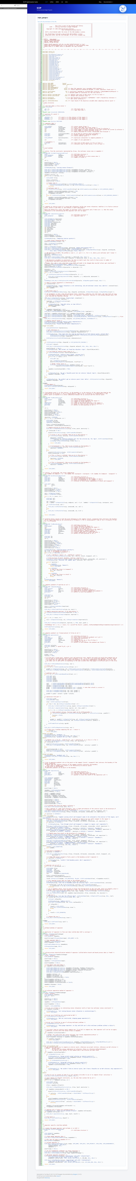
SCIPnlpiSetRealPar (57, 311)
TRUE (80, 250)
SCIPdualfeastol (107, 316)
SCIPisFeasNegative (54, 352)
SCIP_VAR (52, 358)
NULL (55, 162)
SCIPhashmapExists (60, 361)
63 (40, 87)
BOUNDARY (47, 118)
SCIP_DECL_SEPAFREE (48, 934)
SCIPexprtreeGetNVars (56, 606)
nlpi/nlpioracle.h (54, 58)
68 (40, 92)
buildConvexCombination (58, 475)
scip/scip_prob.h (54, 74)
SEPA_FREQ (99, 1143)
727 (40, 770)
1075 (40, 1129)
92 (40, 117)
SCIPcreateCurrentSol (57, 1075)
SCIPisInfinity (54, 189)
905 (40, 954)
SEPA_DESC (82, 1143)
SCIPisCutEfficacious (62, 897)
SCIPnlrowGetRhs (67, 189)
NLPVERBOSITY (91, 318)
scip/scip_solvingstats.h (56, 77)
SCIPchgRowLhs (57, 751)
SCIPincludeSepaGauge (57, 1129)
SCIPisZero (53, 504)
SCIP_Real (47, 143)
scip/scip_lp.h (53, 66)
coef (74, 687)
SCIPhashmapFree (49, 385)
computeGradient (55, 586)
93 (40, 118)
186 (40, 213)
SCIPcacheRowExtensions (58, 663)
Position (48, 115)
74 (40, 98)
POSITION (59, 121)
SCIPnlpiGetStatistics (60, 332)
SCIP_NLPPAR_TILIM (79, 311)
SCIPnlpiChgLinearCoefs (62, 276)
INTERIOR (47, 117)
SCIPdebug (47, 280)
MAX (89, 316)
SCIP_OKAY (52, 203)
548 (40, 586)
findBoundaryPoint (56, 524)
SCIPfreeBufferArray (51, 626)
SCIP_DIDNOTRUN (55, 1006)
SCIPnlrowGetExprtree (81, 185)
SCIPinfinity (89, 890)
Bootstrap (47, 1177)
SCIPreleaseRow (61, 907)
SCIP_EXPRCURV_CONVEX (106, 189)
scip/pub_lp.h (53, 60)
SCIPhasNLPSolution (57, 1060)
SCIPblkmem (75, 248)
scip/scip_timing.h (54, 78)
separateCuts (54, 770)
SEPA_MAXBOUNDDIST (108, 1143)
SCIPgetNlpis (53, 243)
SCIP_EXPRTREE (49, 590)
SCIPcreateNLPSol (60, 1063)
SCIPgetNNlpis (53, 241)
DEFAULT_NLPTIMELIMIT (74, 1162)
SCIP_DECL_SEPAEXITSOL (49, 954)
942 (40, 992)
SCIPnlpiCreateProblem (58, 247)
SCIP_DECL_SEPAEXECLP (49, 992)
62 (40, 86)
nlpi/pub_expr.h (53, 59)
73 (40, 97)
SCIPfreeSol (54, 921)
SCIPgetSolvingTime (60, 301)
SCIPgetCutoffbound (63, 250)
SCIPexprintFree (58, 972)
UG (62, 2)
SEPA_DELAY (63, 1144)
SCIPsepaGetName (58, 938)
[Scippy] (122, 8)
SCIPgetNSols (53, 1054)
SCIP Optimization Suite (30, 2)
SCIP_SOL (47, 135)
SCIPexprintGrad (56, 622)
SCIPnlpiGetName (58, 264)
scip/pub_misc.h (53, 62)
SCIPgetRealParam (56, 298)
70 (40, 94)
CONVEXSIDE (61, 112)
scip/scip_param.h (54, 73)
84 (40, 109)
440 (40, 475)
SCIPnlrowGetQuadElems (77, 683)
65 (40, 89)
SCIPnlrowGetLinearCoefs (98, 669)
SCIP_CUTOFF (60, 906)
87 (40, 112)
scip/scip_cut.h (53, 65)
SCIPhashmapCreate (56, 248)
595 (40, 635)
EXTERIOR (47, 119)
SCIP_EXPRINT (48, 137)
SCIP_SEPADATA (49, 155)
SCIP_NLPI (47, 221)
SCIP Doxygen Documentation (10, 8)
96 (40, 121)
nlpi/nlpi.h (52, 56)
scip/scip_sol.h (53, 76)
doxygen (75, 1174)
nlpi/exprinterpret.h (55, 55)
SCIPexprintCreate (58, 1043)
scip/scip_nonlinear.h (55, 71)
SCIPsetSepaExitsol (57, 1152)
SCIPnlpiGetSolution (59, 346)
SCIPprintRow (62, 735)
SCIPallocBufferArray (57, 609)
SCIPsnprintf (54, 878)
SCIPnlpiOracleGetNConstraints (59, 271)
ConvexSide (49, 107)
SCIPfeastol (98, 315)
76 (40, 100)
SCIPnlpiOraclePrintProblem (66, 280)
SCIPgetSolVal (60, 502)
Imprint (59, 1176)
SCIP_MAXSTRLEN (63, 873)
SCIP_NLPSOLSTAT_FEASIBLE (78, 342)
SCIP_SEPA (47, 772)
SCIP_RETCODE (46, 153)
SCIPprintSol (57, 838)
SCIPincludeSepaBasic (57, 1143)
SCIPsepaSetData (49, 946)
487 (40, 524)
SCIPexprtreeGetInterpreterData (56, 612)
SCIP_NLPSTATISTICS (52, 327)
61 (40, 85)
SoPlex (51, 2)
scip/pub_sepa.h (53, 64)
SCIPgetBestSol (86, 1057)
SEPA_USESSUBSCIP (53, 1144)
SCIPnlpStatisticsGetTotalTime (89, 335)
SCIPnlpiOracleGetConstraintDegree (59, 274)
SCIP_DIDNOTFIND (57, 846)
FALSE (75, 250)
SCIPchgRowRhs (57, 745)
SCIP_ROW (47, 641)
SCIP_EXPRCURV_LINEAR (75, 184)
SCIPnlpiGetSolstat (56, 336)
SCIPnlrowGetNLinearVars (62, 667)
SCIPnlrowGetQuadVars (59, 683)
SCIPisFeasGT (54, 435)
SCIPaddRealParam (56, 1160)
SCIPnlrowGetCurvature (55, 184)
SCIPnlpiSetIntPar (56, 314)
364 (40, 397)
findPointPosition (56, 397)
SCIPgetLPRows (90, 292)
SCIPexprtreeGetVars (73, 619)
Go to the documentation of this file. (47, 21)
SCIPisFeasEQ (54, 447)
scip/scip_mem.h (53, 68)
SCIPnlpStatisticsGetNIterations (60, 335)
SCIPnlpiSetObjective (57, 258)
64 (40, 88)
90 (40, 115)
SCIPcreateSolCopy (60, 1057)
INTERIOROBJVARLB (56, 255)
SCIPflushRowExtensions (58, 727)
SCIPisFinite (57, 713)
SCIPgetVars (57, 360)
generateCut (54, 635)
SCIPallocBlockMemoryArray (59, 169)
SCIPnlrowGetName (103, 438)
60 (40, 84)
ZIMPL (57, 2)
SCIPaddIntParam (56, 1156)
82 (40, 107)
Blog (100, 2)
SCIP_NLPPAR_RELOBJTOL (80, 316)
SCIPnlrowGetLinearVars (75, 669)
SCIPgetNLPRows (103, 292)
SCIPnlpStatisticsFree (53, 338)
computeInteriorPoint (57, 213)
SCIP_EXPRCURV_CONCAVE (110, 195)
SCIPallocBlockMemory (57, 1137)
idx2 (92, 684)
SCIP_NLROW (48, 126)
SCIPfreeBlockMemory (51, 944)
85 (40, 110)
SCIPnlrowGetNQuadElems (58, 185)
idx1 (92, 683)
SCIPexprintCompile (59, 614)
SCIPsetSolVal (61, 364)
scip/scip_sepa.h (54, 75)
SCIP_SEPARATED (61, 912)
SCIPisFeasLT (54, 456)
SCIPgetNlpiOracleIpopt (72, 265)
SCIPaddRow (58, 902)
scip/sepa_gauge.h (54, 79)
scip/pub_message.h (54, 61)
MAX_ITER (57, 552)
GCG (66, 2)
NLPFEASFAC (90, 315)
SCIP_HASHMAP (48, 222)
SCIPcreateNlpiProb (57, 249)
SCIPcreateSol (59, 355)
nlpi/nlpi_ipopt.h (54, 57)
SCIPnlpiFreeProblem (57, 386)
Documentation (108, 2)
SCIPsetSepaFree (56, 1151)
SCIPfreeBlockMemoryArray (54, 968)
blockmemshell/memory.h (56, 54)
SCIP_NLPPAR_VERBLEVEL (79, 318)
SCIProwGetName (81, 896)
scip (59, 154)
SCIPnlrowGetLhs (71, 195)
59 (40, 83)
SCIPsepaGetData (56, 790)
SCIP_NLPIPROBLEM (50, 220)
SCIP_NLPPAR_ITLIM (78, 314)
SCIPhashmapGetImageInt (68, 365)
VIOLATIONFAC (73, 810)
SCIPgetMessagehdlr (88, 280)
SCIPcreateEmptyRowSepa (60, 890)
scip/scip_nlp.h (53, 70)
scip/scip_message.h (55, 69)
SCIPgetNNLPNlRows (91, 249)
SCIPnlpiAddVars (56, 257)
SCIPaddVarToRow (58, 670)
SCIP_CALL (47, 169)
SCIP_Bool (47, 133)
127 (40, 153)
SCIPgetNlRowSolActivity (60, 428)
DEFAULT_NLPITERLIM (73, 1158)
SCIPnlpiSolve (55, 322)
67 (40, 91)
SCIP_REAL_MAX (89, 1162)
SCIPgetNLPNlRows (76, 249)
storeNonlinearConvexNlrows (59, 153)
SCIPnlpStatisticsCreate (60, 331)
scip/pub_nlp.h (53, 63)
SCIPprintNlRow (61, 440)
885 (40, 934)
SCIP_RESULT (48, 774)
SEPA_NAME (71, 938)
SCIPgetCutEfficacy (96, 896)
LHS (45, 109)
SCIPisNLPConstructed (54, 1016)
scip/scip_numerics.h (55, 72)
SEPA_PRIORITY (91, 1143)
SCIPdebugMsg (48, 167)
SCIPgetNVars (53, 246)
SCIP (46, 2)
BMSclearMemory (49, 1140)
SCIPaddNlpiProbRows (57, 292)
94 (40, 119)
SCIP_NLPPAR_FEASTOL (79, 315)
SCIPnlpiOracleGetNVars (56, 267)
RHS (45, 110)
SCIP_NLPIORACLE (49, 219)
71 (40, 95)
